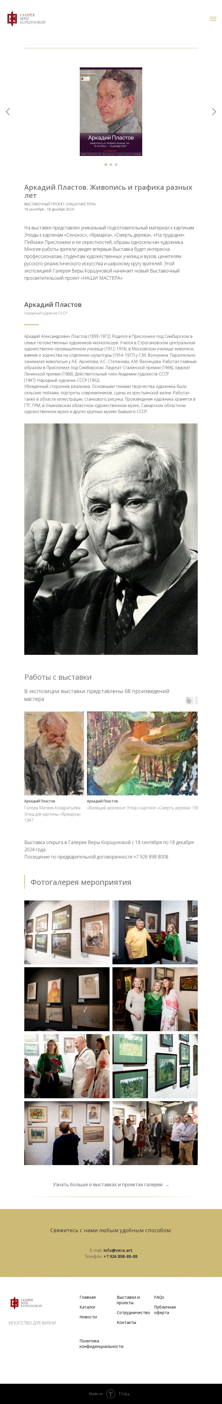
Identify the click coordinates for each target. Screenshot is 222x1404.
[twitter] (26, 1339)
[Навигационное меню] (213, 19)
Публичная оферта (165, 1309)
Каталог (87, 1307)
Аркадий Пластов (53, 304)
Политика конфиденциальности (101, 1343)
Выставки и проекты (128, 1299)
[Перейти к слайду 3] (116, 164)
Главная (87, 1297)
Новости (88, 1317)
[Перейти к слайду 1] (106, 164)
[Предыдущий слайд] (8, 111)
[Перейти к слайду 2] (111, 164)
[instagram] (39, 1339)
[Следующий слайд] (214, 111)
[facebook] (13, 1339)
